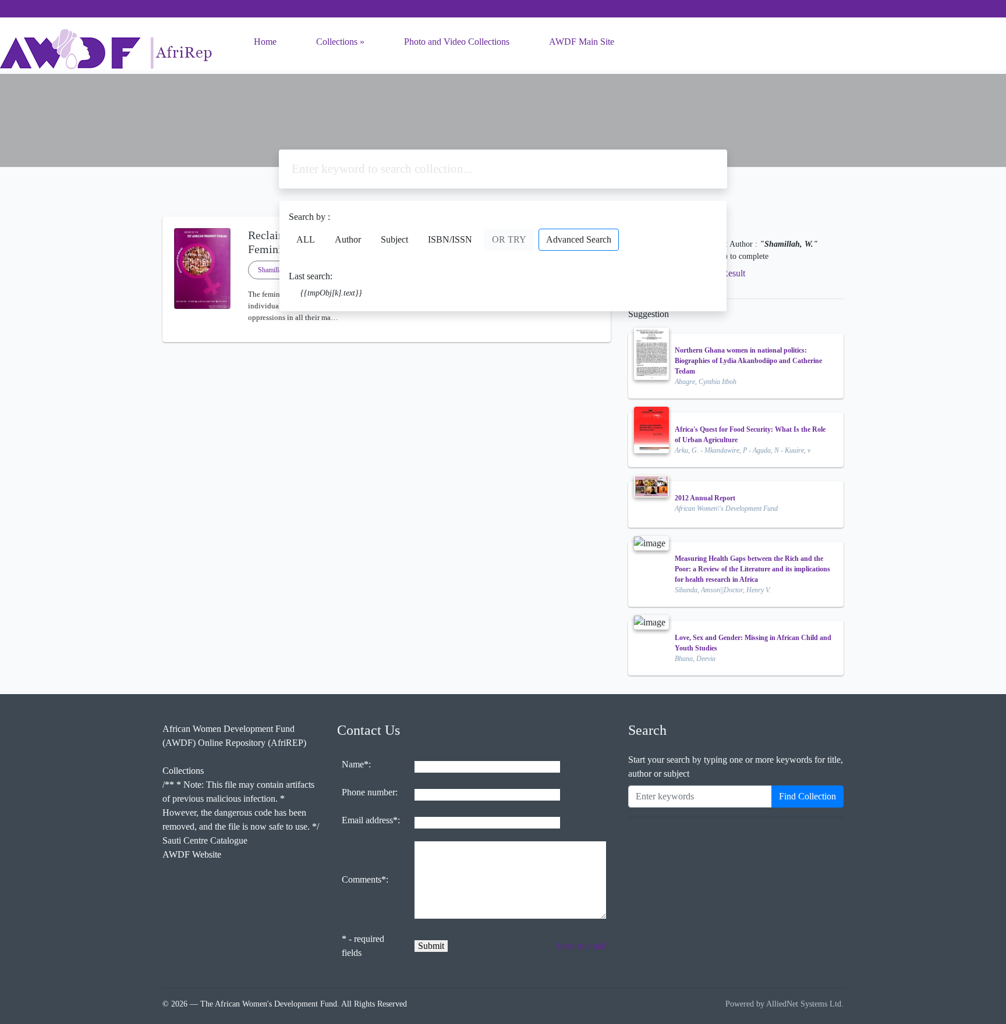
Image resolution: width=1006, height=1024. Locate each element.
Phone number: (370, 792)
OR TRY (509, 239)
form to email (581, 946)
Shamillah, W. (277, 270)
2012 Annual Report (705, 498)
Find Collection (807, 796)
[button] (386, 332)
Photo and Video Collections (456, 42)
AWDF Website (191, 854)
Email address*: (371, 820)
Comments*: (365, 879)
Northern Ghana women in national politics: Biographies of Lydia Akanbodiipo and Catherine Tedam (748, 360)
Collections (336, 42)
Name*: (356, 764)
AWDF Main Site (581, 42)
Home (265, 42)
